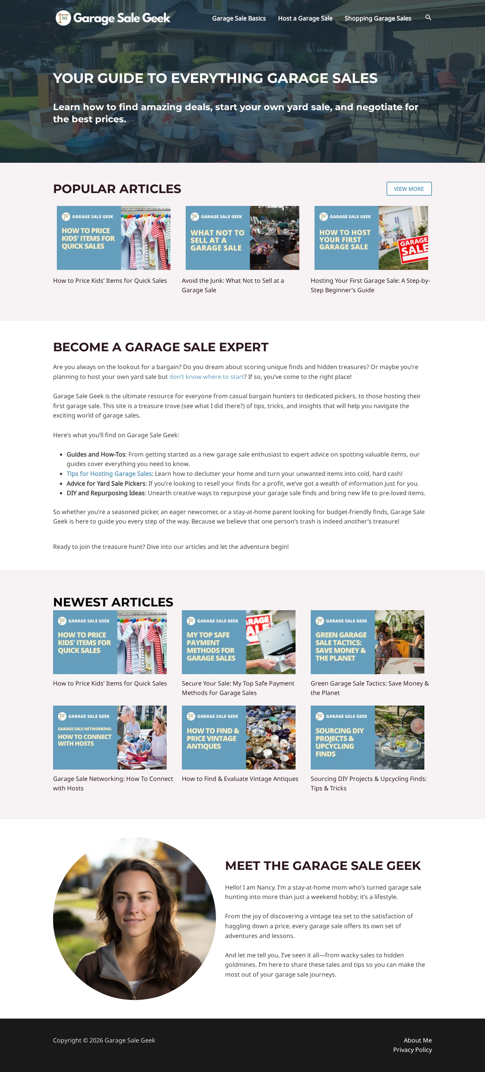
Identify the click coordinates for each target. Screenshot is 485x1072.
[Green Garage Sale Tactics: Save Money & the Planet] (367, 642)
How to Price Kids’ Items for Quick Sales (110, 280)
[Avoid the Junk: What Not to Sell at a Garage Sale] (242, 238)
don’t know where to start (206, 376)
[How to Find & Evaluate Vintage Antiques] (239, 738)
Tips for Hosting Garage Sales (109, 473)
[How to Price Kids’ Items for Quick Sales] (114, 238)
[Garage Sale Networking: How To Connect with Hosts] (110, 738)
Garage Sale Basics (239, 18)
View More (409, 188)
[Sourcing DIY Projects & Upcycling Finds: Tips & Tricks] (367, 738)
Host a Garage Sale (305, 18)
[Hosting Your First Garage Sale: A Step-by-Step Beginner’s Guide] (371, 238)
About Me (418, 1040)
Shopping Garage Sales (378, 18)
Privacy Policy (412, 1050)
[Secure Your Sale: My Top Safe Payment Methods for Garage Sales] (239, 642)
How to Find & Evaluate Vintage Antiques (240, 778)
